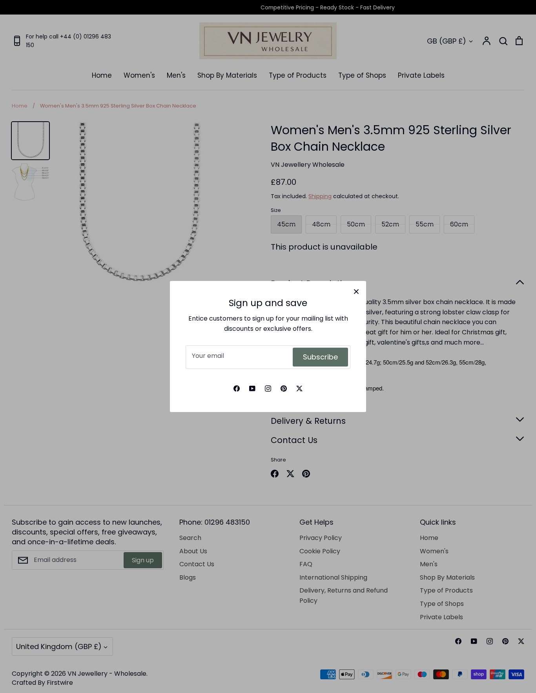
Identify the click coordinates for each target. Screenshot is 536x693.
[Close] (356, 290)
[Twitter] (299, 388)
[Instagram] (268, 388)
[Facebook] (236, 388)
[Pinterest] (284, 388)
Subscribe (320, 357)
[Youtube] (252, 388)
